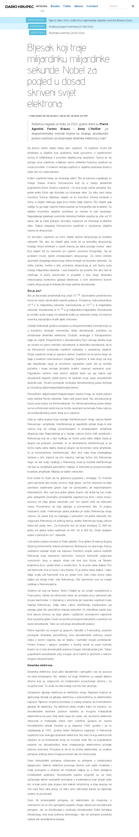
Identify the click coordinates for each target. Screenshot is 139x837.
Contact (92, 6)
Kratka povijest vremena (71, 26)
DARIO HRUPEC (19, 6)
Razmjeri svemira (59, 33)
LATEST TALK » (38, 32)
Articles (41, 6)
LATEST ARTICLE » (36, 20)
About (78, 6)
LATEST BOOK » (37, 26)
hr (42, 11)
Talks (67, 6)
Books (55, 6)
